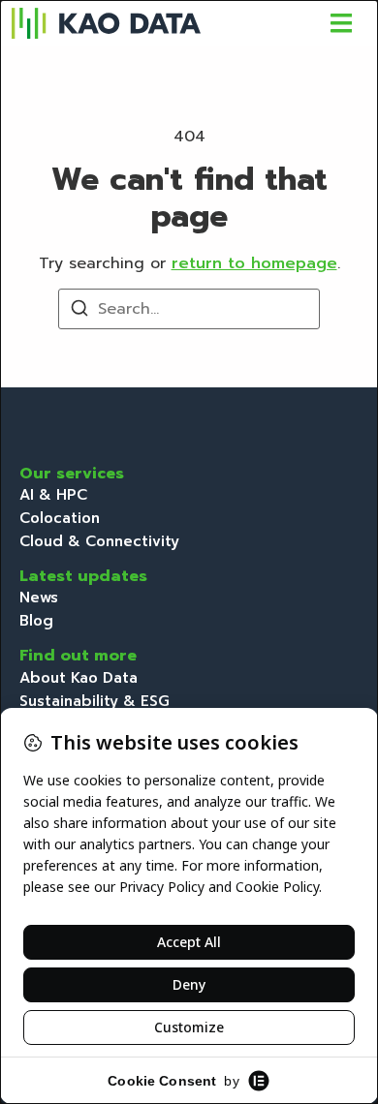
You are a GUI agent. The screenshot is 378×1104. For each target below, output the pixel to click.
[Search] (79, 311)
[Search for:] (189, 309)
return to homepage (254, 263)
